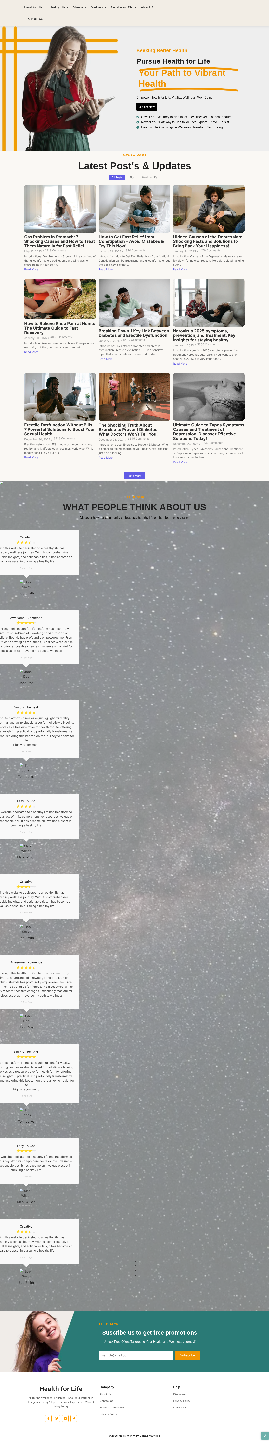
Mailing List (180, 1407)
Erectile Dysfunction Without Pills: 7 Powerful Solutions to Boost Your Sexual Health (59, 429)
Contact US (35, 18)
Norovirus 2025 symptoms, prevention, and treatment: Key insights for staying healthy (204, 335)
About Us (105, 1394)
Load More (134, 475)
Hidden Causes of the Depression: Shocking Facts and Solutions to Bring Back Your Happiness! (207, 241)
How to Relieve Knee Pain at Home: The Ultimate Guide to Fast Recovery (59, 328)
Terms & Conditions (112, 1407)
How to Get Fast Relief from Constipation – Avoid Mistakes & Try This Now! (131, 241)
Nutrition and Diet (122, 7)
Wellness (97, 7)
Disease (78, 7)
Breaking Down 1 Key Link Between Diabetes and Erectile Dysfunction (134, 333)
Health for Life (33, 7)
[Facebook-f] (48, 1418)
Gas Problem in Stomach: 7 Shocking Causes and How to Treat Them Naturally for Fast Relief (59, 241)
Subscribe (187, 1355)
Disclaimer (179, 1394)
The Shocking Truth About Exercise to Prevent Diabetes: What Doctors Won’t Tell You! (129, 429)
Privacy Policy (108, 1414)
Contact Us (106, 1400)
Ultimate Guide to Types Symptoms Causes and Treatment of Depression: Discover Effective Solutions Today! (208, 432)
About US (147, 7)
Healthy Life (57, 7)
